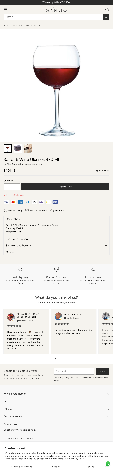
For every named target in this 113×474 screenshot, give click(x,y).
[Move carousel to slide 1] (55, 358)
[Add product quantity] (17, 187)
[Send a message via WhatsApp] (108, 463)
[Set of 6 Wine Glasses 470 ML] (56, 85)
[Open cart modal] (107, 9)
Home (6, 25)
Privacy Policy (77, 458)
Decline (90, 466)
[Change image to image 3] (28, 148)
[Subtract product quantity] (6, 187)
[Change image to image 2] (18, 148)
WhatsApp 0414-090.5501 (21, 438)
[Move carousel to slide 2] (57, 358)
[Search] (106, 17)
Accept (56, 466)
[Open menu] (5, 9)
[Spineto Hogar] (56, 9)
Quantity (8, 180)
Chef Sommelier (14, 164)
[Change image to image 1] (8, 148)
